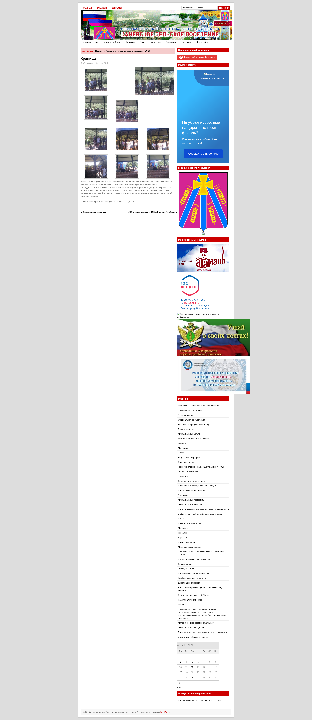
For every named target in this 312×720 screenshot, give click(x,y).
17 (180, 672)
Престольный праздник (93, 212)
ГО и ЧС (181, 519)
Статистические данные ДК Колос (194, 595)
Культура (130, 42)
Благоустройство (112, 42)
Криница (88, 59)
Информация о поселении (190, 410)
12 (192, 667)
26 (192, 677)
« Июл (180, 687)
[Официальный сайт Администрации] (156, 39)
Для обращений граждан (189, 583)
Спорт (142, 42)
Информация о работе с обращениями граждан (200, 514)
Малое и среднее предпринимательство (197, 623)
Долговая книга (185, 564)
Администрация (90, 42)
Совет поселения (186, 462)
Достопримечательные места (192, 481)
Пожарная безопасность (189, 523)
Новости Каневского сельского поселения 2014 (122, 51)
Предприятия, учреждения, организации (197, 486)
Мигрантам (183, 528)
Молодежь (155, 42)
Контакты (117, 8)
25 (186, 677)
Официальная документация (191, 420)
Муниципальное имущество (191, 627)
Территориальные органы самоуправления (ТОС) (201, 467)
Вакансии (102, 8)
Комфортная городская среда (192, 578)
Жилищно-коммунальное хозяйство (194, 439)
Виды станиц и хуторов (189, 457)
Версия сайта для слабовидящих (199, 57)
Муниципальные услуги (189, 434)
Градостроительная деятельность (194, 559)
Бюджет (181, 605)
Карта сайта (202, 42)
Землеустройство (186, 569)
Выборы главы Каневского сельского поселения (200, 406)
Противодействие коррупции (191, 490)
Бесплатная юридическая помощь (194, 424)
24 (180, 677)
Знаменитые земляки (188, 472)
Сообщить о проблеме (203, 153)
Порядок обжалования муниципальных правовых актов (203, 509)
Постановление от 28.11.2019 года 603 (196, 700)
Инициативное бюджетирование (193, 637)
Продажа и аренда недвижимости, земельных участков (203, 632)
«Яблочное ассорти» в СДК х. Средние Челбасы (152, 212)
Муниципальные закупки (189, 547)
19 (192, 672)
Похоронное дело (186, 542)
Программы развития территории (193, 573)
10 (180, 667)
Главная (87, 8)
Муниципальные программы (191, 500)
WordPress (165, 712)
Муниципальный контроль (190, 504)
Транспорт (187, 42)
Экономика (171, 42)
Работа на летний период (190, 600)
